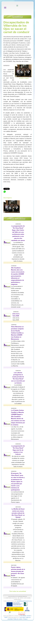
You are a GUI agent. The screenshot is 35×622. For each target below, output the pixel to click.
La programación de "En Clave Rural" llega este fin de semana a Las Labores (18, 450)
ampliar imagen (24, 78)
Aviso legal (22, 617)
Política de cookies (17, 619)
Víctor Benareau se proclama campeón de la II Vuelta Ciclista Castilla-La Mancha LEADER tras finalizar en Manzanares (17, 333)
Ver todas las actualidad (18, 591)
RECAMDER (23, 615)
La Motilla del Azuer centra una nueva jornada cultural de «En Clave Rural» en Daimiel (18, 513)
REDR (6, 617)
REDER (29, 615)
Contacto (25, 619)
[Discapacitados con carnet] (23, 71)
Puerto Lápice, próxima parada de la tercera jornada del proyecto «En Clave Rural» (18, 571)
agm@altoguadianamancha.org (24, 601)
